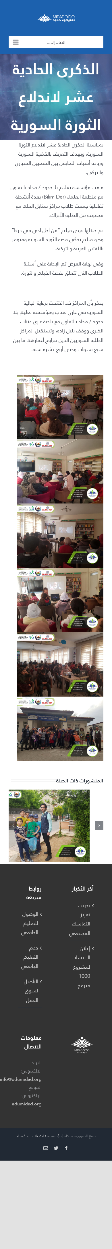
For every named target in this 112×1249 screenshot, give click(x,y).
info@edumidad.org (21, 1079)
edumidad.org (27, 1104)
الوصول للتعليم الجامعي (29, 923)
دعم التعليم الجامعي (29, 957)
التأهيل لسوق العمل (31, 991)
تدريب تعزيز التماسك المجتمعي (81, 919)
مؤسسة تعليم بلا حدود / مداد (38, 1135)
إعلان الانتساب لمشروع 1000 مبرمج (81, 967)
